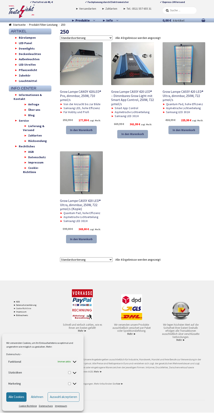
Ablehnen (37, 397)
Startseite (19, 25)
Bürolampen (27, 38)
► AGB (17, 301)
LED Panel (25, 43)
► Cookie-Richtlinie (22, 308)
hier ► (119, 383)
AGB (31, 151)
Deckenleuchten (30, 54)
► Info (107, 20)
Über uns (34, 110)
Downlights (27, 48)
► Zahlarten (109, 8)
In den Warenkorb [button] (81, 130)
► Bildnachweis (21, 315)
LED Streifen (27, 64)
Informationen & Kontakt (28, 97)
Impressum (61, 405)
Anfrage (33, 104)
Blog (31, 115)
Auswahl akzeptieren (63, 397)
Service (24, 120)
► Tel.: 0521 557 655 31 (137, 8)
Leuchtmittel (28, 81)
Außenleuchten (29, 59)
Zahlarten (35, 135)
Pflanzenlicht (28, 70)
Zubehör (25, 75)
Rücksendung (37, 141)
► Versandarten (86, 8)
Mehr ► (82, 331)
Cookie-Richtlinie (28, 405)
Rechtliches (27, 146)
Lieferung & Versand (33, 128)
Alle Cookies (16, 397)
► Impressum (20, 311)
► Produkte (80, 20)
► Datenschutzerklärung (25, 305)
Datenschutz (13, 354)
